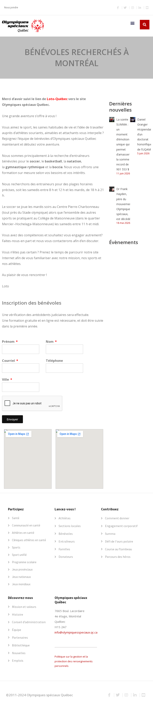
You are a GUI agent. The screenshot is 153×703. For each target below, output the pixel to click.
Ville (6, 379)
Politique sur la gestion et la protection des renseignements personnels (74, 661)
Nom (50, 341)
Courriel (9, 360)
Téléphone (54, 360)
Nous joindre (11, 7)
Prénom (8, 341)
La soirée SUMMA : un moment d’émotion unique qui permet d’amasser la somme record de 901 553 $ (122, 144)
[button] (132, 23)
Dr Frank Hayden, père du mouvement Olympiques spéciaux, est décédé (124, 204)
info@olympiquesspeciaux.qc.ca (76, 632)
